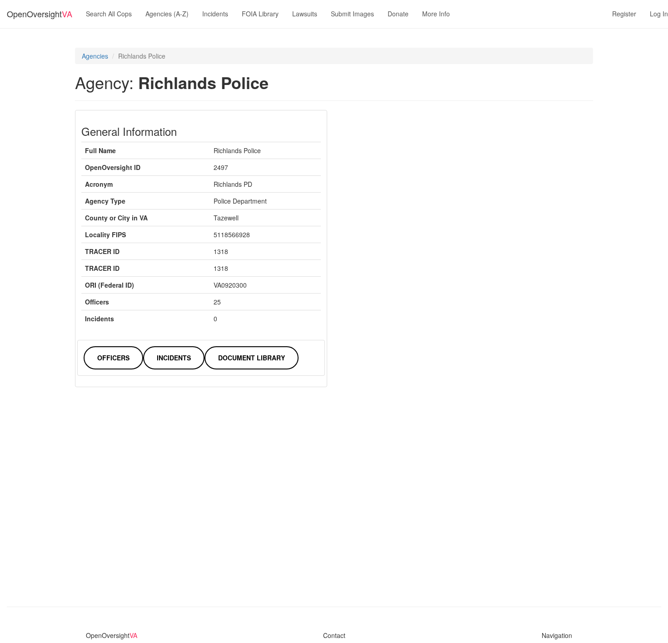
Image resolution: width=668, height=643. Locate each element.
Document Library (251, 357)
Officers (113, 357)
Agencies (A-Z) (167, 13)
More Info (436, 13)
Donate (398, 13)
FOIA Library (260, 13)
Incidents (215, 13)
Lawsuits (304, 13)
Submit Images (352, 13)
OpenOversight (39, 14)
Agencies (95, 55)
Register (624, 13)
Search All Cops (109, 13)
